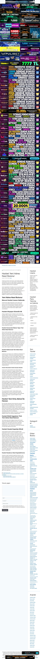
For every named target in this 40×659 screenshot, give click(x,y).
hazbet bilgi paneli (32, 463)
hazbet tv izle (33, 563)
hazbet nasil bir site (6, 473)
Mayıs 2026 (32, 599)
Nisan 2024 (32, 622)
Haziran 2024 (32, 618)
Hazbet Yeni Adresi (33, 571)
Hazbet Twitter (33, 564)
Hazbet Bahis (32, 454)
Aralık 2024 (32, 608)
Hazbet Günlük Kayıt (34, 377)
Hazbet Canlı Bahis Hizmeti (33, 472)
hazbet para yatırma (33, 536)
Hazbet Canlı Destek (33, 473)
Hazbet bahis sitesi (33, 459)
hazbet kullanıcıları (33, 516)
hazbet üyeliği (32, 579)
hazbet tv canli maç (33, 559)
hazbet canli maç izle (33, 466)
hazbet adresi (32, 451)
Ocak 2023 (32, 646)
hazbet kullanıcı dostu (32, 515)
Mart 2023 (32, 643)
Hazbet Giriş (32, 355)
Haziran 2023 (32, 638)
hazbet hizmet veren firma (33, 506)
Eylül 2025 (32, 600)
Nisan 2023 (32, 641)
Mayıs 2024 (32, 620)
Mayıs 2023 (32, 640)
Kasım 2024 (32, 610)
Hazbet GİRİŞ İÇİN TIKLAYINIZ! (20, 40)
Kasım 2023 (32, 630)
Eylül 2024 (32, 613)
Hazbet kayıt (32, 511)
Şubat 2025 (32, 605)
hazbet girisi (33, 486)
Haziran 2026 (32, 597)
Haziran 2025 (32, 602)
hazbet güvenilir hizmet (33, 501)
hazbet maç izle (33, 520)
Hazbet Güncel (33, 493)
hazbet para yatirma (32, 534)
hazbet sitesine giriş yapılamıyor (32, 551)
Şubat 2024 (32, 625)
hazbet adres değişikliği (34, 450)
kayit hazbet (33, 584)
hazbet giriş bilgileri (33, 492)
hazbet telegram (33, 556)
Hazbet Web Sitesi (33, 567)
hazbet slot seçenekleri (33, 552)
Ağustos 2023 (32, 635)
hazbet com (32, 482)
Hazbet (31, 376)
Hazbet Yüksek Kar (33, 411)
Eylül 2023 (32, 633)
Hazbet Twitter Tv (33, 368)
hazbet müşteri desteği (33, 525)
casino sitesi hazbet (33, 440)
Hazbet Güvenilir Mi (33, 503)
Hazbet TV (32, 557)
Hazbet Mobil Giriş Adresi (7, 475)
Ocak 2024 (32, 627)
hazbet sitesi (32, 549)
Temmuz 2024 (33, 617)
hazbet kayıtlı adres (32, 512)
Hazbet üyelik (33, 577)
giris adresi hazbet (32, 443)
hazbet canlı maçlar (32, 474)
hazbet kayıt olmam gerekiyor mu (33, 514)
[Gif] (20, 111)
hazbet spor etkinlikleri (33, 555)
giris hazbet (32, 445)
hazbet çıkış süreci (32, 575)
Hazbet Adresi (33, 353)
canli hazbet (32, 439)
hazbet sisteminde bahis (33, 548)
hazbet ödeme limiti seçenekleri (34, 576)
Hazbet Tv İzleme (33, 410)
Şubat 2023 (32, 645)
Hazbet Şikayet (33, 580)
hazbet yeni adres (33, 569)
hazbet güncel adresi (34, 497)
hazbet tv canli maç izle (33, 561)
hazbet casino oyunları (33, 477)
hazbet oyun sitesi (33, 532)
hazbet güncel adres (33, 495)
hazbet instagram (33, 507)
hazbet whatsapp (33, 568)
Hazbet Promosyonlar (6, 472)
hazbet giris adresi (34, 485)
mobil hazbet (32, 585)
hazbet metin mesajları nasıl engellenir (33, 524)
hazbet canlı (33, 468)
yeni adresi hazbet (33, 588)
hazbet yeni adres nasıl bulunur (15, 473)
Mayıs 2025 (32, 603)
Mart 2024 (32, 623)
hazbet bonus (32, 464)
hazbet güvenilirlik (32, 502)
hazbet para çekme (33, 538)
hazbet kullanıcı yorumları (32, 518)
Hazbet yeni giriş (34, 574)
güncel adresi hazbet (34, 447)
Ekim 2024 (32, 612)
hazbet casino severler (33, 478)
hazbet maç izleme (32, 522)
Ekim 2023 (32, 632)
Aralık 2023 (32, 628)
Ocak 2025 (32, 607)
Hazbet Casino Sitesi (33, 480)
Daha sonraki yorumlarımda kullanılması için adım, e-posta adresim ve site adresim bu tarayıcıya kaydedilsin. (14, 506)
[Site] (20, 68)
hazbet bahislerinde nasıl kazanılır (33, 457)
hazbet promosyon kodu (33, 547)
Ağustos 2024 (32, 615)
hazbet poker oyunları (33, 540)
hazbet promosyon (32, 544)
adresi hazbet (32, 438)
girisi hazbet (33, 446)
